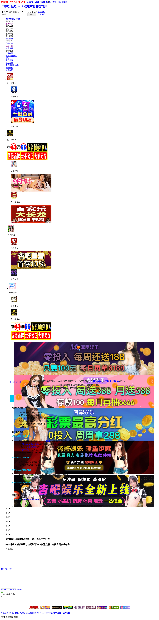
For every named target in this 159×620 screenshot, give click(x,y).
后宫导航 (9, 63)
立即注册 (41, 14)
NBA (8, 58)
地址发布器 (62, 2)
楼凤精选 (9, 34)
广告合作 (13, 2)
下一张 (18, 382)
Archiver (47, 613)
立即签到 (9, 549)
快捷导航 (9, 70)
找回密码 (41, 12)
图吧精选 (9, 31)
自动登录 (33, 12)
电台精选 (9, 36)
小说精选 (9, 39)
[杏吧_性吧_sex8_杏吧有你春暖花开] (24, 6)
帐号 (4, 12)
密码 (4, 14)
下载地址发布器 (12, 65)
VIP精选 (9, 41)
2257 (36, 613)
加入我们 (30, 613)
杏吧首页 (13, 19)
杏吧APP (4, 2)
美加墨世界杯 (11, 56)
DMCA (41, 613)
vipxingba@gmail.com (31, 499)
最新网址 (19, 589)
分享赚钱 (9, 53)
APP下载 (9, 46)
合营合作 (9, 68)
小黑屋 (4, 613)
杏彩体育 (9, 60)
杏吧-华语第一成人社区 (60, 613)
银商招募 (44, 2)
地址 (37, 2)
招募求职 (30, 2)
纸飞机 (15, 613)
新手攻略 (53, 2)
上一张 (12, 382)
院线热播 (9, 48)
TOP (2, 569)
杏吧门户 (9, 21)
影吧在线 (9, 26)
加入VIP (21, 2)
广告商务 (22, 613)
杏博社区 (9, 51)
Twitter (9, 613)
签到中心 (5, 589)
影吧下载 (9, 29)
